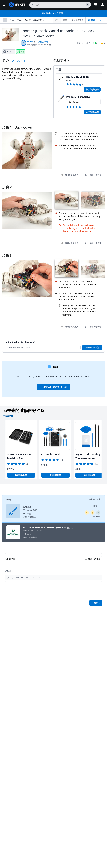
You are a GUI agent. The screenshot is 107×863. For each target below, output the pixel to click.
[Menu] (4, 4)
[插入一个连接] (22, 577)
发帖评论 (96, 603)
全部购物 (8, 415)
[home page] (17, 4)
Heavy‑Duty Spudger (77, 76)
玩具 (12, 20)
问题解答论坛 (77, 20)
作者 (8, 499)
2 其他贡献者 (42, 41)
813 (81, 43)
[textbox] (53, 589)
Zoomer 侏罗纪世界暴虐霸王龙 (31, 20)
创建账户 (61, 13)
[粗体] (8, 577)
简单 (22, 51)
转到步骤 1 (17, 60)
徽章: (97, 506)
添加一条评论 (93, 338)
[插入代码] (17, 577)
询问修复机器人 (71, 174)
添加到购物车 (92, 89)
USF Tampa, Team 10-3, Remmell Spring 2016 (44, 527)
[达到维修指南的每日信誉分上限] (92, 512)
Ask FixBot (90, 347)
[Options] (5, 20)
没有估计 (10, 51)
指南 (65, 20)
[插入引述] (27, 577)
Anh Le (30, 41)
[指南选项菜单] (100, 20)
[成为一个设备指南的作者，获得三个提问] (98, 512)
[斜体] (13, 577)
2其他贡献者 (95, 499)
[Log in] (102, 5)
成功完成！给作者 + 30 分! (55, 387)
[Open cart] (95, 5)
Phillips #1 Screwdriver (78, 96)
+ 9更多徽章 (96, 516)
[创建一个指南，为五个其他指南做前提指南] (86, 512)
